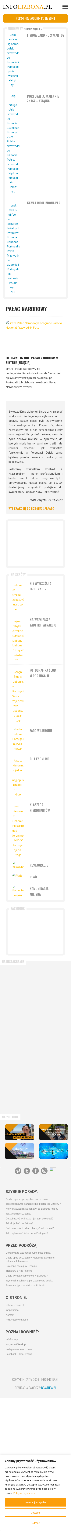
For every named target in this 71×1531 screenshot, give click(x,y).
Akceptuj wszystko (35, 1502)
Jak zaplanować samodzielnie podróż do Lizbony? (33, 1204)
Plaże (34, 877)
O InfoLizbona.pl (15, 1305)
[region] (35, 1493)
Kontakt (10, 1315)
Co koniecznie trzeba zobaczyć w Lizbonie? (30, 1228)
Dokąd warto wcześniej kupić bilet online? (28, 1252)
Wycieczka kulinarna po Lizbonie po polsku (29, 1280)
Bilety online (39, 758)
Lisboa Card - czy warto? (45, 35)
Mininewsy (25, 28)
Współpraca (12, 1310)
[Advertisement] (35, 543)
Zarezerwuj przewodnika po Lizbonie (25, 1285)
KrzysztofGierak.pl (16, 1344)
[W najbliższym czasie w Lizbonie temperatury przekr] (19, 1094)
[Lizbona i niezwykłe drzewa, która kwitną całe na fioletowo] (19, 1151)
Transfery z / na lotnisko (19, 1271)
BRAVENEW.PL (48, 1387)
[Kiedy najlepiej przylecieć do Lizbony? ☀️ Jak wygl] (19, 1057)
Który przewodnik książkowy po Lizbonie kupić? (32, 1209)
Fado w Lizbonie (41, 730)
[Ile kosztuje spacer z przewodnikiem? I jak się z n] (19, 983)
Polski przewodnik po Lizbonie (35, 18)
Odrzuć (35, 1523)
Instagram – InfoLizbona (19, 1349)
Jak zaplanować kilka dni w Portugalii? (27, 1233)
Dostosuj (35, 1512)
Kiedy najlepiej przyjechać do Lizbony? (27, 1199)
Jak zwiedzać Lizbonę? (18, 1213)
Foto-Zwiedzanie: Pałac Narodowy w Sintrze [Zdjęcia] (32, 360)
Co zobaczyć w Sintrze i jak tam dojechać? (29, 1218)
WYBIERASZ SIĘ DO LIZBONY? (31, 508)
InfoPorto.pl (12, 1339)
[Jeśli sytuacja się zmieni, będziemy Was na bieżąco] (19, 1020)
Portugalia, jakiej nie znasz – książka (43, 98)
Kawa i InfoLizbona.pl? (43, 202)
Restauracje (39, 865)
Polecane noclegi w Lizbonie (21, 1266)
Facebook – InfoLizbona (19, 1354)
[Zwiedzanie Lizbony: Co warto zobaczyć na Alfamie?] (19, 1132)
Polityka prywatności (24, 1493)
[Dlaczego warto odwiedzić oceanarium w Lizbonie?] (53, 1151)
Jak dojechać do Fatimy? (19, 1223)
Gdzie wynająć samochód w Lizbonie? (27, 1275)
